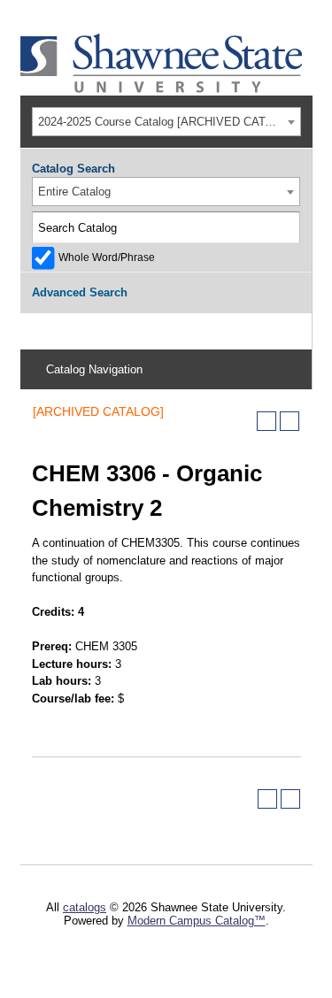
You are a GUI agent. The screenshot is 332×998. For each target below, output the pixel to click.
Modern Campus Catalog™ (196, 920)
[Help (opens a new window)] (289, 421)
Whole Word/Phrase (106, 257)
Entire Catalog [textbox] (74, 191)
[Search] (284, 227)
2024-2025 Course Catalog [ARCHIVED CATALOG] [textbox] (169, 121)
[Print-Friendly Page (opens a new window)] (266, 421)
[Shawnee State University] (162, 89)
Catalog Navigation (94, 369)
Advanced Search (79, 292)
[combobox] (166, 121)
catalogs (84, 907)
